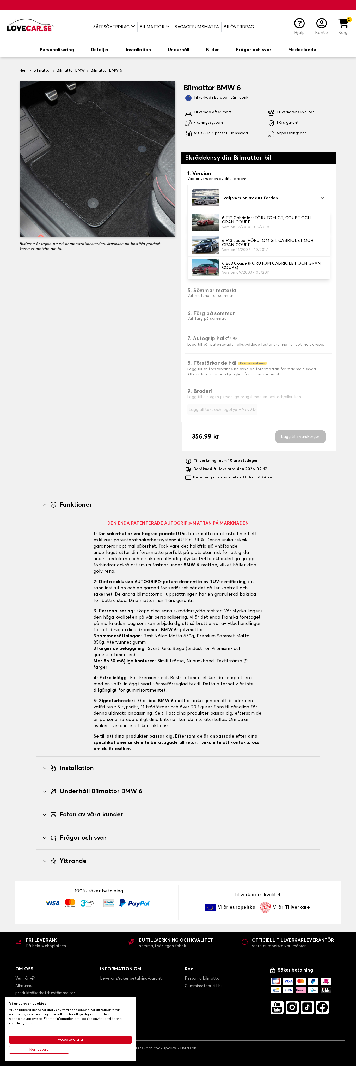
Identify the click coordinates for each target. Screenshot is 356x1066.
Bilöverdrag (239, 27)
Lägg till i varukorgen (300, 437)
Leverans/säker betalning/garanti (131, 978)
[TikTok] (307, 1007)
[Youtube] (277, 1007)
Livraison (188, 1048)
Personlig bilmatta (202, 978)
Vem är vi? (25, 978)
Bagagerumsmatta (196, 27)
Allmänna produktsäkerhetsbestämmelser (45, 989)
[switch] (57, 50)
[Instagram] (292, 1007)
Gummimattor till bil (204, 986)
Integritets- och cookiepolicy (150, 1048)
